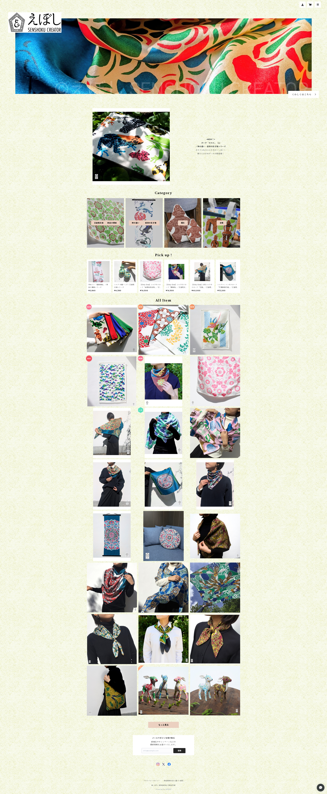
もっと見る (163, 725)
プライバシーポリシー (151, 781)
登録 (179, 750)
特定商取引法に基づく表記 (174, 781)
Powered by (161, 789)
